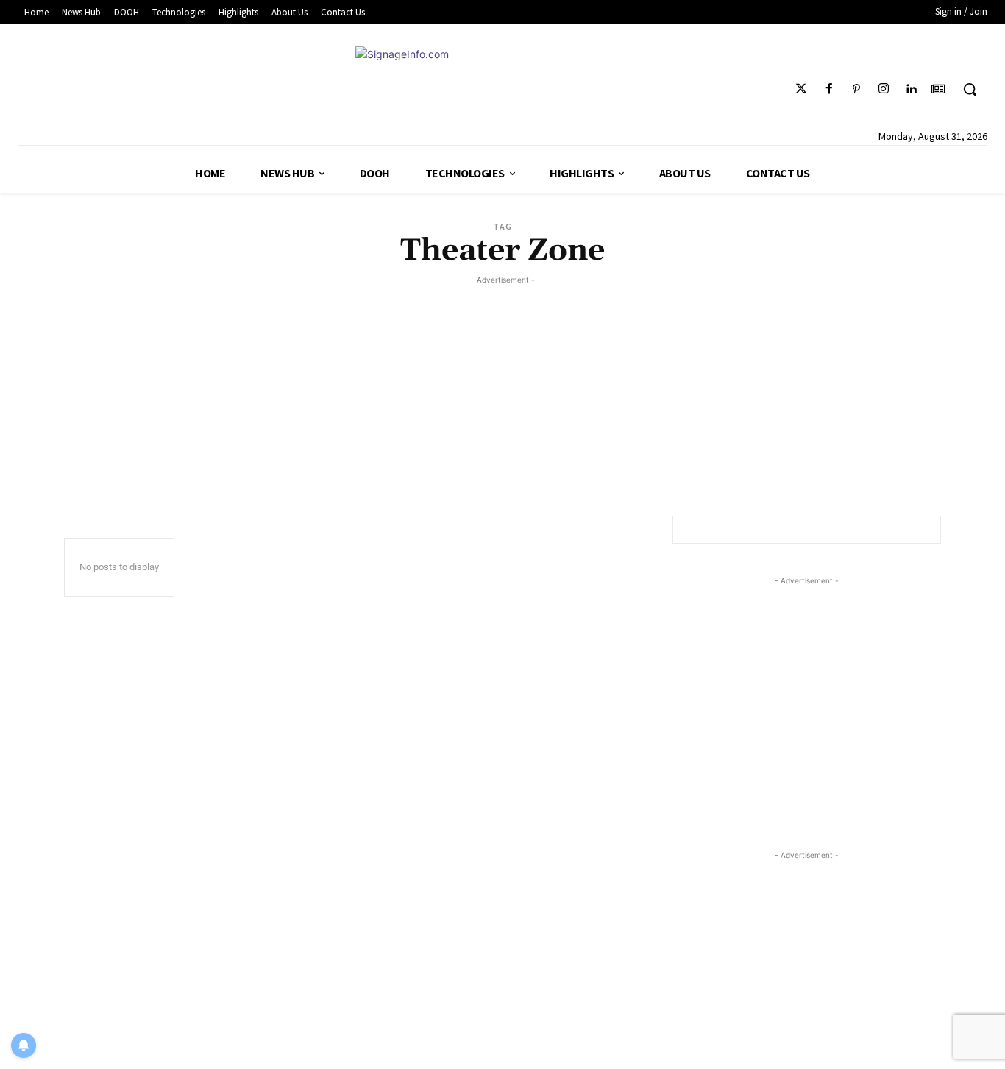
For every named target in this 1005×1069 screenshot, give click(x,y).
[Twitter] (802, 89)
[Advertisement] (502, 391)
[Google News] (938, 89)
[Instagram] (883, 89)
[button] (969, 89)
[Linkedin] (911, 89)
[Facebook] (829, 89)
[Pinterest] (856, 89)
